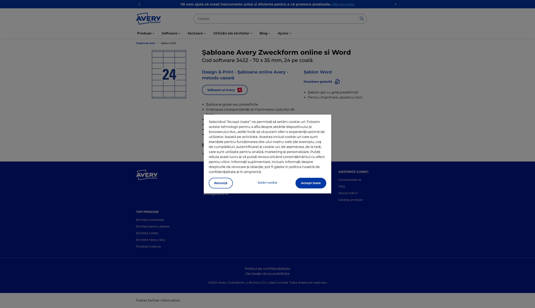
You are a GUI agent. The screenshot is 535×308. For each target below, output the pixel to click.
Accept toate (311, 183)
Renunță (220, 183)
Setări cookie (267, 182)
